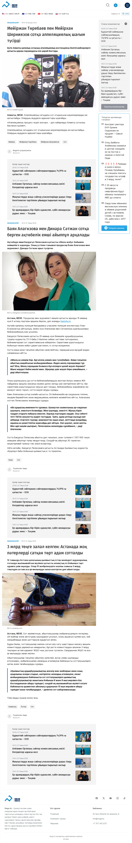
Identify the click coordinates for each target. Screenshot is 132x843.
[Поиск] (108, 5)
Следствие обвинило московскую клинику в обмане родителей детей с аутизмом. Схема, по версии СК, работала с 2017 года (116, 212)
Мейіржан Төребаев (27, 142)
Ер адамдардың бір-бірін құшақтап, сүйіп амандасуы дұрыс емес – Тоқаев (113, 95)
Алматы (114, 14)
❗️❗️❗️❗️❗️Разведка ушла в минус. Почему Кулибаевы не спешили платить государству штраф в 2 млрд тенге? (115, 172)
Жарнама (54, 823)
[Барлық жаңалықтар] (125, 24)
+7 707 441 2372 (100, 823)
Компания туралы (58, 819)
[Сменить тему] (117, 5)
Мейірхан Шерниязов (50, 142)
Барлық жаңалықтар (114, 106)
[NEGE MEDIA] (9, 4)
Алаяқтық (12, 707)
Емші (11, 460)
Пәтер (23, 707)
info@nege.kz (98, 819)
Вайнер (12, 142)
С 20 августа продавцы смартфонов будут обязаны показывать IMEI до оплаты (115, 191)
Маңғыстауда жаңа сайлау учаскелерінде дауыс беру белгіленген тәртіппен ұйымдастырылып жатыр (113, 75)
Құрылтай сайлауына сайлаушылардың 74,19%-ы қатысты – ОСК (112, 36)
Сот (65, 142)
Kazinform (65, 321)
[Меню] (127, 5)
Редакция (54, 814)
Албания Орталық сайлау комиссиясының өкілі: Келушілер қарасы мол (113, 54)
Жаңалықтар (13, 23)
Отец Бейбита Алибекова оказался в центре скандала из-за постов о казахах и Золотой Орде (115, 150)
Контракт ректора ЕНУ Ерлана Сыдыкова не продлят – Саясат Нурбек (114, 130)
